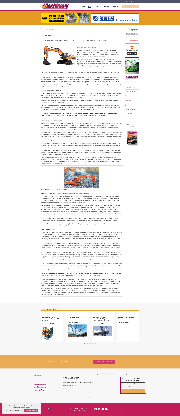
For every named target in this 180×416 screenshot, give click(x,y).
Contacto (106, 6)
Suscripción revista (133, 87)
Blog (89, 6)
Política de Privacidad (24, 407)
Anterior (77, 299)
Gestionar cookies (80, 410)
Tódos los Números (132, 82)
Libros (129, 118)
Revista (97, 6)
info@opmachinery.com (39, 390)
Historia (129, 113)
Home (83, 6)
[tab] (84, 343)
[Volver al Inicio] (55, 6)
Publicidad (115, 6)
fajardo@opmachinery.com (40, 384)
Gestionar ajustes (31, 410)
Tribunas (129, 104)
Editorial (130, 100)
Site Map (76, 408)
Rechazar (18, 410)
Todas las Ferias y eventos (105, 361)
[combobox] (130, 6)
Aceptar (8, 410)
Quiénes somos (131, 91)
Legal (71, 408)
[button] (90, 349)
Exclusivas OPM (131, 109)
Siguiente (85, 299)
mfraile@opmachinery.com (40, 387)
